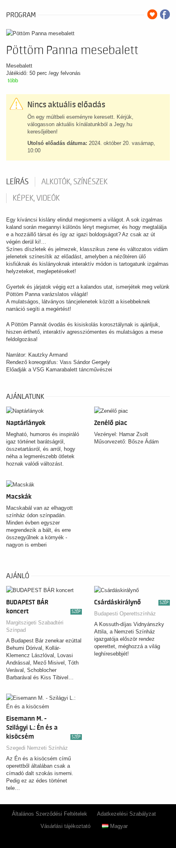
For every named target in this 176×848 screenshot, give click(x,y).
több (13, 80)
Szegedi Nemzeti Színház (37, 748)
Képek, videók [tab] (36, 198)
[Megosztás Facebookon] (165, 14)
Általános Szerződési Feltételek (49, 814)
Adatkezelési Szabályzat (126, 814)
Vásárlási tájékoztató (65, 826)
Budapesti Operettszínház (125, 614)
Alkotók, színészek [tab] (74, 181)
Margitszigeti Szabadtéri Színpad (34, 626)
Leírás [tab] (17, 181)
